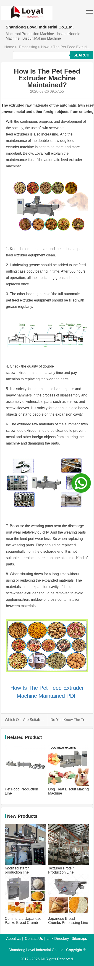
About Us (13, 938)
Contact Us (34, 938)
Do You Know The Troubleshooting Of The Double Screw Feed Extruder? (69, 720)
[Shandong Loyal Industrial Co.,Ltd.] (26, 10)
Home (9, 47)
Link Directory (58, 938)
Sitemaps (79, 938)
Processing (28, 47)
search (81, 55)
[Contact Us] (81, 483)
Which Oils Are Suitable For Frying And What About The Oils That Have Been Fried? (24, 720)
